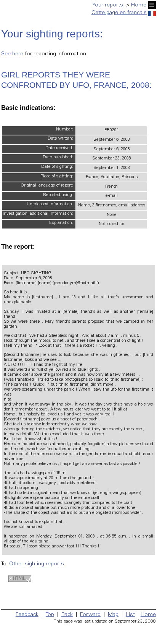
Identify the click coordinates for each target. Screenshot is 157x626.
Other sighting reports (36, 564)
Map (113, 615)
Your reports (107, 5)
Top (50, 615)
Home (138, 5)
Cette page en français (119, 13)
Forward (90, 615)
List (130, 615)
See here (12, 54)
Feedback (27, 615)
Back (67, 615)
